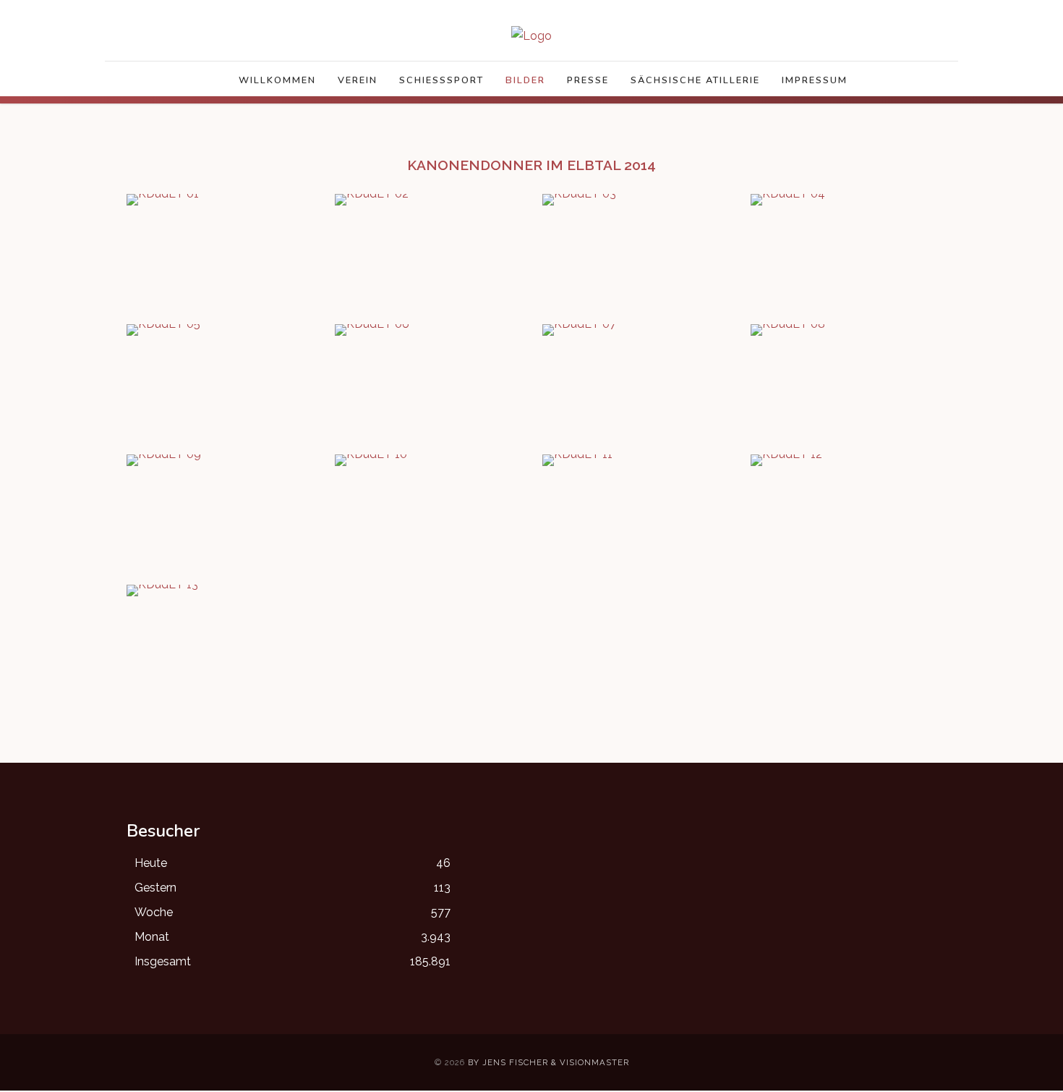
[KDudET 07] (579, 329)
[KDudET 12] (786, 459)
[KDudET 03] (579, 199)
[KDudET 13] (162, 589)
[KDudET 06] (372, 329)
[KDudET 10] (371, 459)
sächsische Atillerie (695, 80)
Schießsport (441, 80)
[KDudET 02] (372, 199)
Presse (588, 80)
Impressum (815, 80)
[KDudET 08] (788, 329)
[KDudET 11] (577, 459)
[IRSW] (531, 35)
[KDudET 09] (164, 459)
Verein (357, 80)
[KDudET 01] (163, 199)
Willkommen (277, 80)
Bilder (525, 80)
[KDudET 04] (788, 199)
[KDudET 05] (163, 329)
